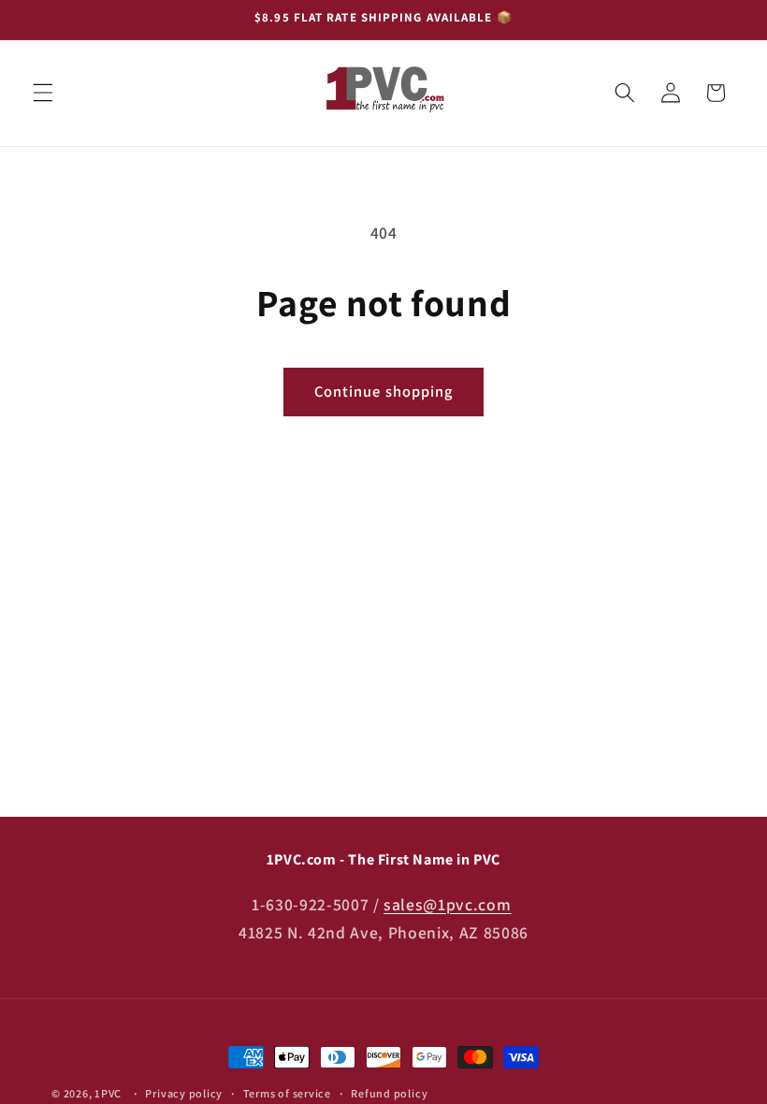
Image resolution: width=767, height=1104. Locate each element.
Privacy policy (184, 1093)
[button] (43, 92)
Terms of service (287, 1093)
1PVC (108, 1093)
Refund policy (389, 1093)
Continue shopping (384, 391)
